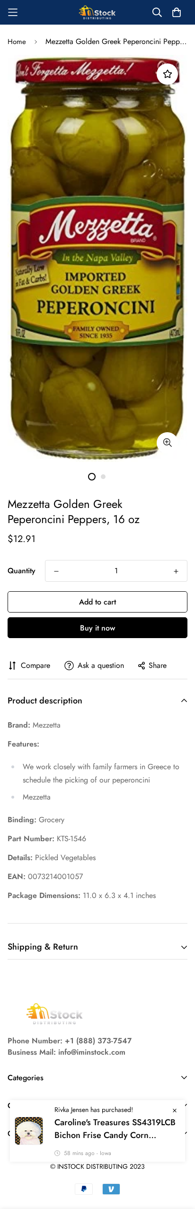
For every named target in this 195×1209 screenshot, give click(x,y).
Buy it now (97, 627)
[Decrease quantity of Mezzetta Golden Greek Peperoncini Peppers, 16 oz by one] (56, 571)
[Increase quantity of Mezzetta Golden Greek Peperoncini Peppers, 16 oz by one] (176, 571)
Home (17, 41)
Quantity (21, 570)
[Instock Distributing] (97, 12)
